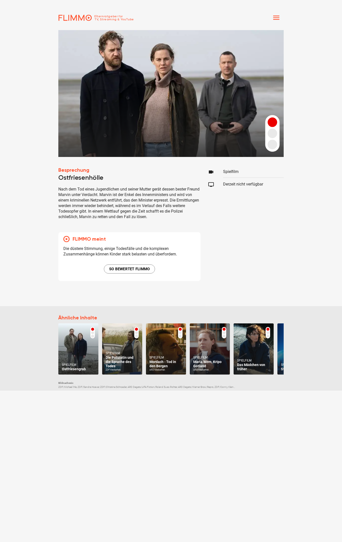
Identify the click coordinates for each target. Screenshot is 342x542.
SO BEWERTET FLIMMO (129, 269)
